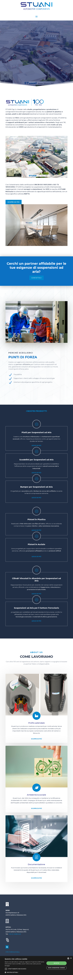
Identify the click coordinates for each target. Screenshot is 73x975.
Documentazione (36, 864)
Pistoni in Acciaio (36, 544)
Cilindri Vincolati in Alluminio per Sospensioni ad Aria (36, 579)
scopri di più (14, 202)
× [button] (71, 958)
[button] (25, 972)
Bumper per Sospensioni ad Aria (36, 487)
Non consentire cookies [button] (56, 968)
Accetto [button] (56, 963)
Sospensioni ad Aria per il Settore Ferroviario (36, 608)
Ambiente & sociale (36, 795)
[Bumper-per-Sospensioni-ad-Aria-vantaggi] (37, 342)
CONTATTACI (36, 278)
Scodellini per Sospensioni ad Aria (36, 460)
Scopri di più (36, 739)
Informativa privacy (12, 952)
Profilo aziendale (36, 723)
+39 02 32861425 (15, 934)
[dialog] (36, 965)
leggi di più (36, 473)
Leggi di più (36, 445)
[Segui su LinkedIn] (7, 946)
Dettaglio (7, 965)
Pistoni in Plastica (36, 519)
